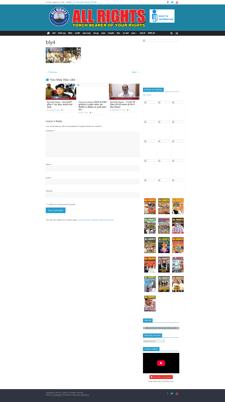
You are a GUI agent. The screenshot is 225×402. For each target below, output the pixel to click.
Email (48, 177)
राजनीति (77, 33)
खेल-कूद (96, 33)
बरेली (53, 33)
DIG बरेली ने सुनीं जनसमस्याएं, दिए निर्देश (84, 2)
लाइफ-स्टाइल (87, 33)
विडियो (70, 33)
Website (49, 191)
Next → (135, 72)
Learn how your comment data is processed (96, 220)
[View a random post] (176, 33)
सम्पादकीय (111, 33)
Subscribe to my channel (162, 377)
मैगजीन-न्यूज (62, 33)
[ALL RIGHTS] (48, 33)
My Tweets (147, 95)
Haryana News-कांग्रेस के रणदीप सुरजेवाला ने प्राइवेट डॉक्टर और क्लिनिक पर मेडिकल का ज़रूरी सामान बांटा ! (93, 106)
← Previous (51, 72)
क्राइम (103, 33)
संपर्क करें (142, 33)
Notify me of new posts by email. (62, 204)
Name (49, 164)
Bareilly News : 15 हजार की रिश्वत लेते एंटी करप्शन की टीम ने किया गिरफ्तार (122, 104)
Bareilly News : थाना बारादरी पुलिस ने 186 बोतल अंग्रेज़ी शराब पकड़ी (59, 104)
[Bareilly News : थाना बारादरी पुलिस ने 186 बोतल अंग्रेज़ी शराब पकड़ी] (61, 85)
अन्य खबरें (126, 33)
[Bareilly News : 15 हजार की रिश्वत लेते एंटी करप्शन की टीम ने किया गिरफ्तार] (124, 85)
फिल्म (118, 33)
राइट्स (133, 33)
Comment (50, 130)
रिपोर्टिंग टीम (151, 33)
